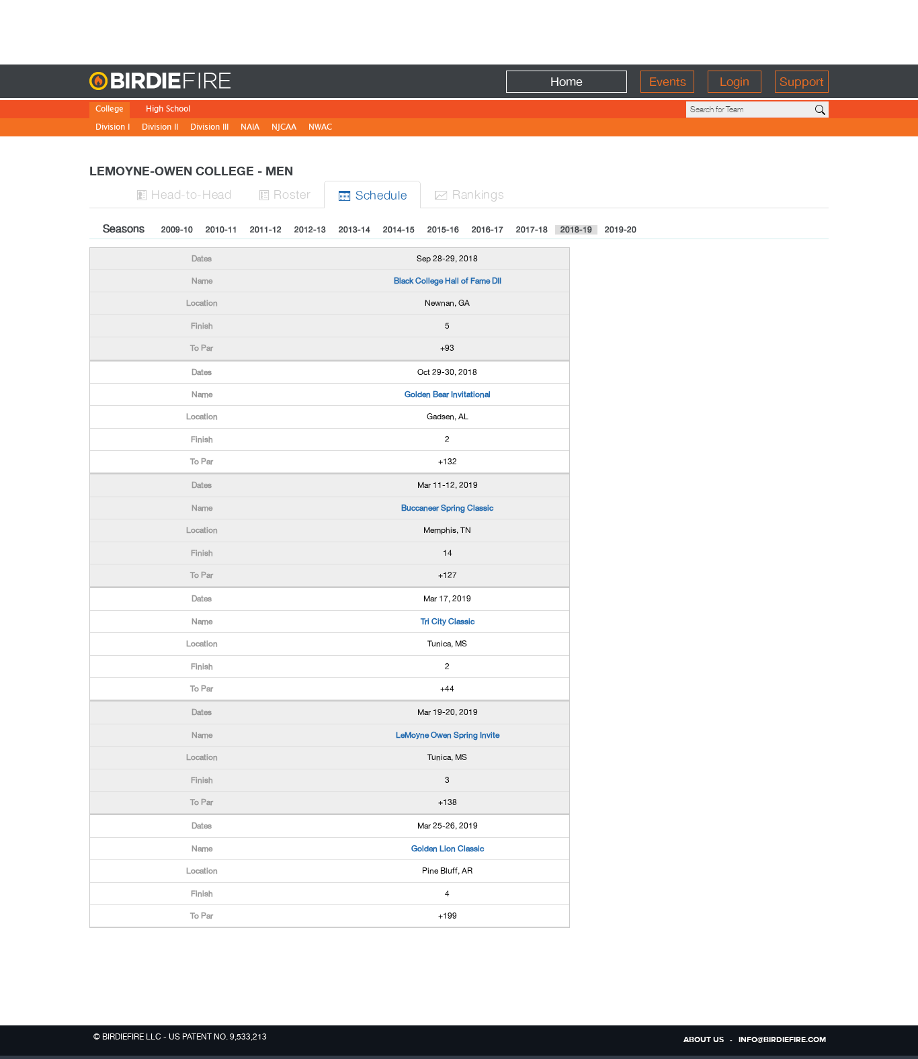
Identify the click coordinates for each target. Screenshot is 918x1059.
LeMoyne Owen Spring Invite (447, 735)
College (109, 110)
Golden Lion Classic (447, 848)
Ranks (469, 194)
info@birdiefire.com (782, 1040)
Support (802, 82)
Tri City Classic (447, 621)
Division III (209, 128)
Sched (372, 194)
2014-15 (399, 230)
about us (703, 1040)
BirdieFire (187, 81)
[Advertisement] (459, 30)
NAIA (250, 128)
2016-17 (487, 230)
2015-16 (443, 230)
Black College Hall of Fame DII (447, 281)
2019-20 (620, 230)
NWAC (320, 128)
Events (667, 82)
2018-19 (576, 230)
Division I (112, 128)
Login (734, 82)
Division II (160, 128)
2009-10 (177, 230)
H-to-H (184, 194)
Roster (285, 194)
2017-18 (532, 230)
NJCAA (284, 128)
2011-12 (266, 230)
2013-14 (354, 230)
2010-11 (221, 230)
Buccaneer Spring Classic (447, 508)
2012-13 (310, 230)
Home (566, 82)
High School (168, 110)
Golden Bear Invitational (448, 394)
